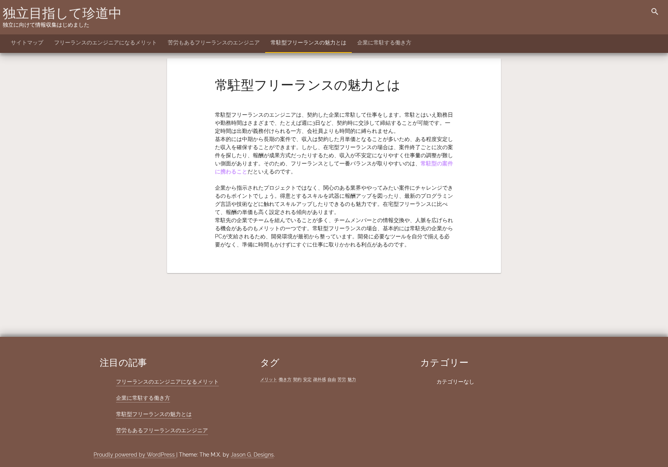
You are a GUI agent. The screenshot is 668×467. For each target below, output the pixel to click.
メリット (268, 379)
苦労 (341, 379)
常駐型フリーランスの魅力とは (308, 42)
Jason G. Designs (252, 455)
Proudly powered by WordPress (135, 455)
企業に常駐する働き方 (384, 42)
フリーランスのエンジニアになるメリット (105, 42)
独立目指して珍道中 (62, 13)
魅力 (352, 379)
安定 (307, 379)
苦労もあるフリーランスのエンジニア (214, 42)
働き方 (285, 379)
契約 (297, 379)
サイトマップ (27, 42)
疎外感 (319, 379)
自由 (331, 379)
